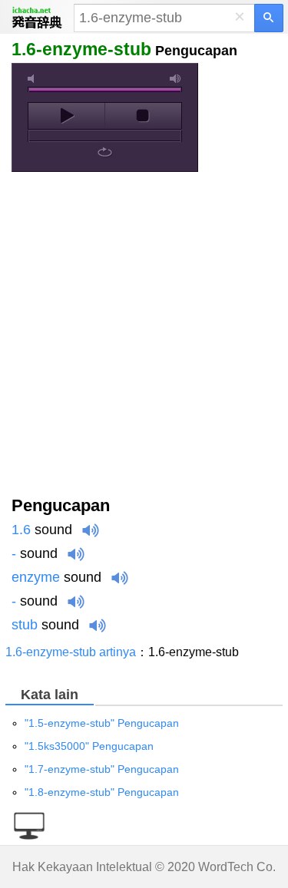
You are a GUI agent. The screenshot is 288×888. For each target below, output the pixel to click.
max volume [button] (176, 78)
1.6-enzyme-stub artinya (70, 652)
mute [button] (34, 78)
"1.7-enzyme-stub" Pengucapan (102, 769)
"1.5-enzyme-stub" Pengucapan (102, 723)
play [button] (66, 116)
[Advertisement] (144, 337)
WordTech (225, 866)
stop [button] (143, 116)
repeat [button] (104, 152)
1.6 (21, 529)
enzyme (36, 577)
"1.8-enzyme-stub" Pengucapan (102, 792)
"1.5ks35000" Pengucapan (89, 746)
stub (25, 624)
